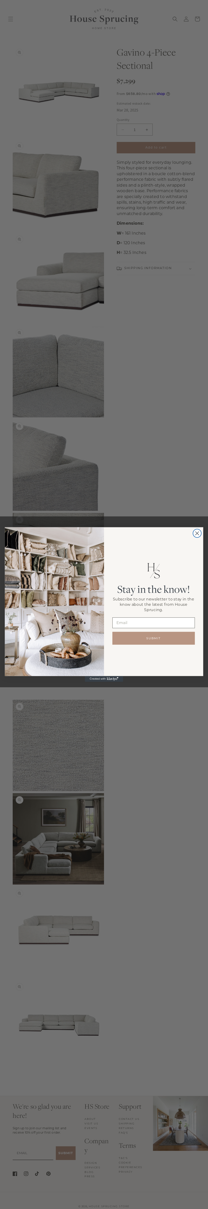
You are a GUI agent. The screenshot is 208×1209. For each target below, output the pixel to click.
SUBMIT (153, 638)
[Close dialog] (197, 533)
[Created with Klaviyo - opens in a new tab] (104, 679)
